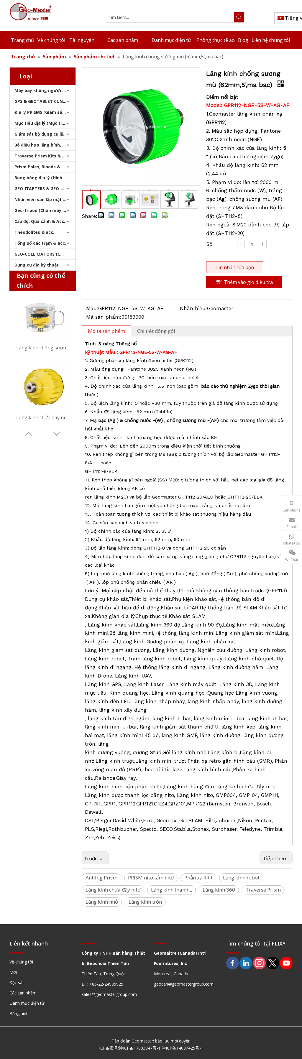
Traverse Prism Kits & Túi (41, 156)
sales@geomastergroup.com (109, 994)
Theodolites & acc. (34, 232)
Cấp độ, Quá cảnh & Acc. (39, 221)
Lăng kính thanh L (171, 889)
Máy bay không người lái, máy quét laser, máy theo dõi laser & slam (45, 90)
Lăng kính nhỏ (102, 901)
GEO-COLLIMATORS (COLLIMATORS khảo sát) (45, 254)
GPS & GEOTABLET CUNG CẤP (44, 101)
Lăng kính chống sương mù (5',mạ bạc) (42, 347)
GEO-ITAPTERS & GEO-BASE (42, 188)
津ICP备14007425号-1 (182, 1048)
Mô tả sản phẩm (106, 331)
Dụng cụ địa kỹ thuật (36, 265)
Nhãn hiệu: (193, 308)
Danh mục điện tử (26, 1003)
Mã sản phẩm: (104, 317)
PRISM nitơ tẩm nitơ (151, 877)
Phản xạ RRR (198, 877)
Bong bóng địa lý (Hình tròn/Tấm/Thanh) (45, 177)
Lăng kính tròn (145, 901)
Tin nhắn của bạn (234, 267)
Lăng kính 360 (219, 889)
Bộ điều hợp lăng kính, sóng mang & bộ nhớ (45, 145)
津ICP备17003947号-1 (139, 1048)
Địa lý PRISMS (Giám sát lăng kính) (45, 112)
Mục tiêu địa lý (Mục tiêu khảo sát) (45, 123)
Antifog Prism (101, 877)
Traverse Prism (263, 889)
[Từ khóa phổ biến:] (239, 17)
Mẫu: (92, 308)
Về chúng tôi (21, 962)
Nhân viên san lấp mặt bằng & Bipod (45, 199)
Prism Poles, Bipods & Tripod (44, 167)
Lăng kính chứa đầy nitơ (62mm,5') (42, 417)
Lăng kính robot (241, 877)
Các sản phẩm (23, 993)
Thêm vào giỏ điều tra (248, 282)
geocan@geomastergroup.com (184, 984)
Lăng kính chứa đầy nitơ (113, 889)
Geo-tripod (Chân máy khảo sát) (45, 210)
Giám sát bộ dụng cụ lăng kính (45, 134)
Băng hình (19, 1013)
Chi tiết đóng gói (156, 331)
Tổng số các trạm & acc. (40, 243)
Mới (13, 972)
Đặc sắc (16, 982)
